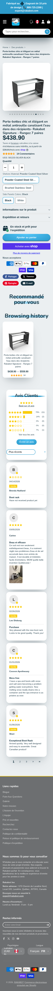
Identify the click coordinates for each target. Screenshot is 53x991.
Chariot (48, 22)
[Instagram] (13, 938)
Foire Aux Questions (12, 796)
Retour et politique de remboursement (21, 838)
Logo (15, 22)
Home (5, 47)
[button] (15, 412)
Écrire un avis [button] (26, 442)
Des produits (17, 47)
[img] (26, 477)
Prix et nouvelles (11, 820)
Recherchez (8, 824)
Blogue (6, 792)
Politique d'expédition (13, 843)
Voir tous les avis (26, 434)
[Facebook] (4, 938)
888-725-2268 (34, 7)
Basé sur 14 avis (26, 406)
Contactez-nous (10, 829)
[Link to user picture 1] (16, 574)
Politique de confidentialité (15, 833)
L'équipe (7, 815)
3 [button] (26, 761)
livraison (15, 143)
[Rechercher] (47, 31)
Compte (43, 22)
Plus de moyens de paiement (26, 253)
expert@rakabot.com (26, 10)
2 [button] (20, 761)
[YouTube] (18, 938)
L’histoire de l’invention (13, 810)
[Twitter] (8, 938)
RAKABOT (19, 982)
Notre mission (9, 806)
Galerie (6, 801)
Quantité (7, 161)
